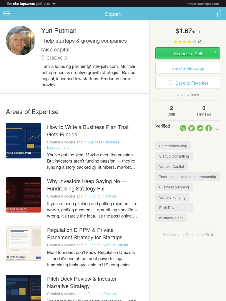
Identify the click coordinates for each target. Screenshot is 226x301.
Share (220, 13)
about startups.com (203, 3)
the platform (29, 3)
